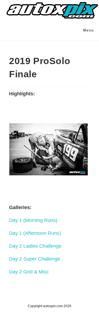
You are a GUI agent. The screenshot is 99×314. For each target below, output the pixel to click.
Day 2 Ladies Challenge (35, 246)
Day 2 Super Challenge (34, 259)
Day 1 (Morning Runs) (33, 220)
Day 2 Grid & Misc (29, 272)
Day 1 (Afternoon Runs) (35, 233)
